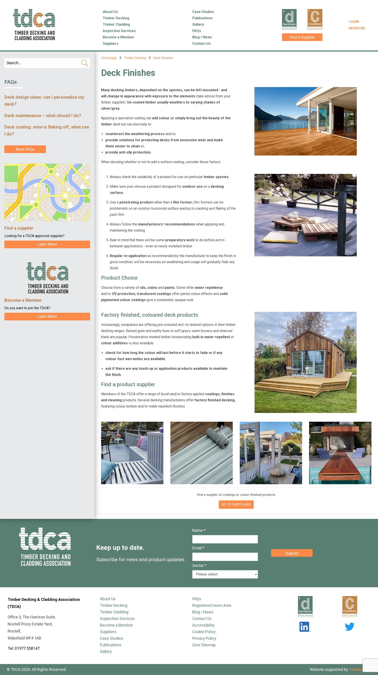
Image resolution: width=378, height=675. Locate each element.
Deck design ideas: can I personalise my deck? (44, 101)
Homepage (109, 58)
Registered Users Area (211, 605)
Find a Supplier (302, 37)
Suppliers (110, 43)
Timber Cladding (116, 24)
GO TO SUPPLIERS (236, 504)
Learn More (47, 244)
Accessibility (203, 625)
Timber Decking (116, 18)
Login (354, 22)
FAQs (196, 31)
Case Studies (203, 12)
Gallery (198, 24)
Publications (202, 18)
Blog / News (202, 37)
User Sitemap (204, 645)
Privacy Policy (204, 638)
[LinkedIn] (305, 627)
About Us (110, 12)
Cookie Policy (204, 631)
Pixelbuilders (360, 669)
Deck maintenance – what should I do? (42, 115)
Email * (198, 548)
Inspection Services (119, 31)
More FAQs (25, 149)
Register (357, 28)
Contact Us (201, 43)
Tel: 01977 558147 (24, 648)
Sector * (199, 565)
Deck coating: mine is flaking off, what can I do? (46, 130)
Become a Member (118, 37)
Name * (198, 530)
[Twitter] (350, 627)
